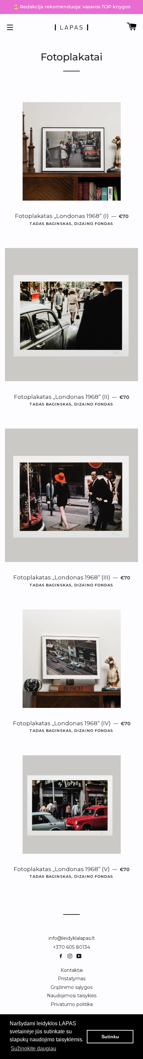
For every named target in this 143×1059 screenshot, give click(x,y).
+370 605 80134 (71, 947)
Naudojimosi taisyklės (71, 996)
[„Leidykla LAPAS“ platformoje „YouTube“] (79, 956)
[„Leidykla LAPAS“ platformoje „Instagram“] (71, 956)
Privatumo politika (72, 1004)
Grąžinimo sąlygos (71, 987)
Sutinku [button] (110, 1036)
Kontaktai (72, 970)
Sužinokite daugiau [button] (33, 1048)
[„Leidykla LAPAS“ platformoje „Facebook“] (62, 956)
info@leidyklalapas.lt (72, 938)
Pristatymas (71, 979)
